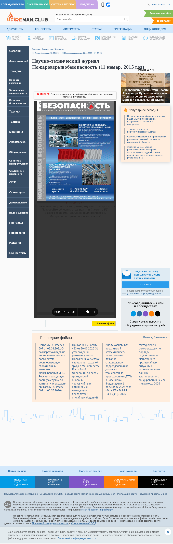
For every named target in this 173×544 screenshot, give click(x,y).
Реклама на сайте (160, 13)
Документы (15, 29)
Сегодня (15, 51)
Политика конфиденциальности (98, 493)
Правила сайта (71, 493)
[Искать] (126, 19)
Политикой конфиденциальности (50, 523)
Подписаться (145, 284)
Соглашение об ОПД (50, 493)
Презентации (122, 29)
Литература (71, 29)
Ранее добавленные (155, 337)
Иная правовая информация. (97, 509)
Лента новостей (18, 61)
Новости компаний (15, 81)
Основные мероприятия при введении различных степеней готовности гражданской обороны (146, 139)
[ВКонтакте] (39, 323)
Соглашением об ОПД (83, 523)
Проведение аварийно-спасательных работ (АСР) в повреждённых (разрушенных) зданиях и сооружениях (146, 120)
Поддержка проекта (149, 493)
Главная (36, 49)
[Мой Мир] (85, 323)
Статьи (96, 29)
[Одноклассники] (51, 323)
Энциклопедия (155, 29)
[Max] (145, 313)
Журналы (59, 49)
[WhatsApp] (62, 323)
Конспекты (43, 29)
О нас (164, 493)
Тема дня (15, 71)
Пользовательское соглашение (21, 493)
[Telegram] (74, 323)
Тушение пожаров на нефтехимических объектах (141, 130)
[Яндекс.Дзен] (157, 313)
